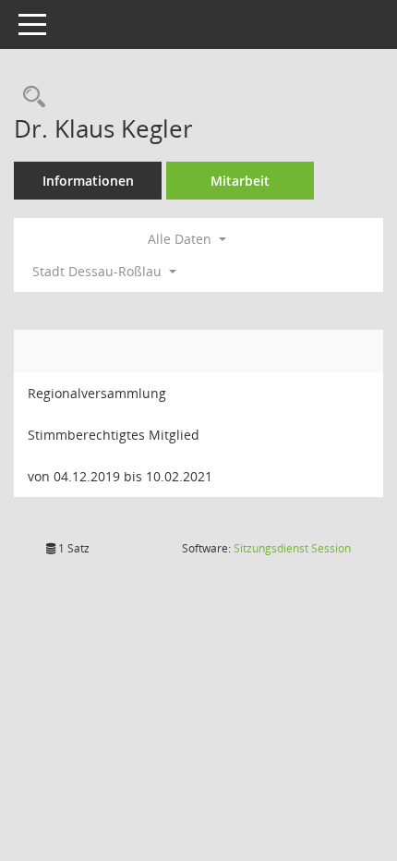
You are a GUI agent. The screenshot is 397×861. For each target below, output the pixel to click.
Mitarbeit (240, 180)
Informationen (88, 180)
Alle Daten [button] (181, 239)
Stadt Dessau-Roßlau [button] (98, 271)
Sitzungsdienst (292, 548)
